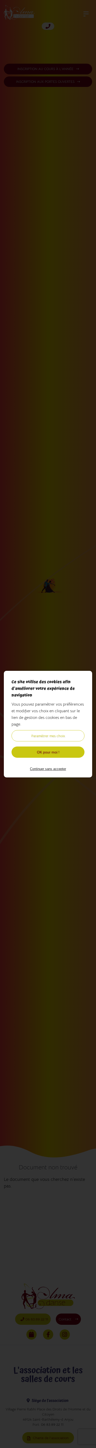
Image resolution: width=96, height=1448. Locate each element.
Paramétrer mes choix (48, 735)
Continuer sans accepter (48, 769)
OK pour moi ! (48, 752)
